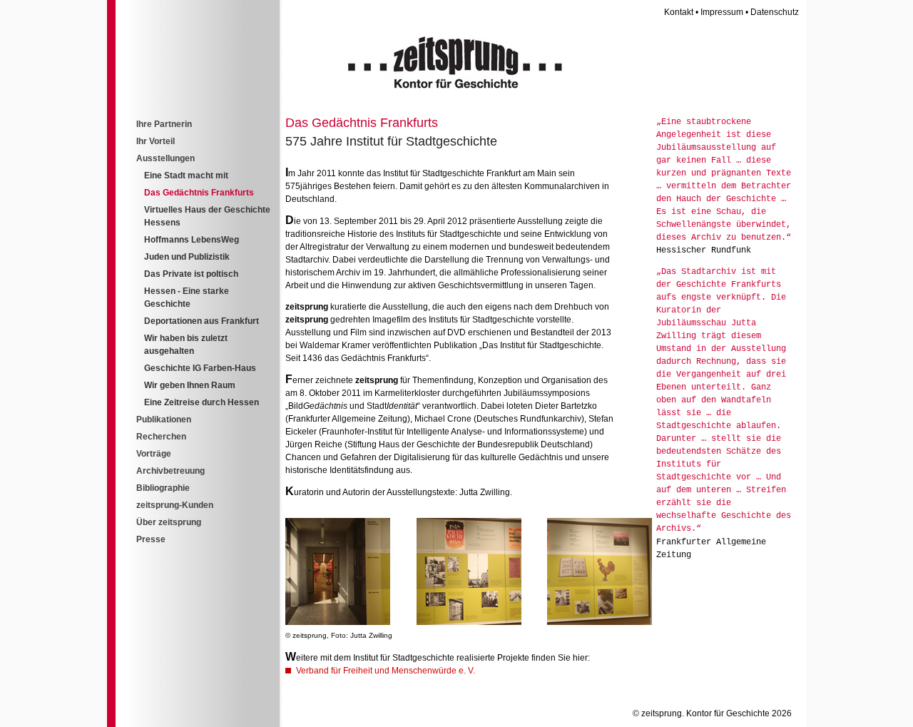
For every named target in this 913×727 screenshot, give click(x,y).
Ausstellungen (165, 158)
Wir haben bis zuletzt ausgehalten (186, 344)
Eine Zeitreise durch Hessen (201, 402)
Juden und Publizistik (187, 257)
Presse (150, 539)
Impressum (721, 12)
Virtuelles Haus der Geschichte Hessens (207, 216)
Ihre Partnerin (164, 124)
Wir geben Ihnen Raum (189, 385)
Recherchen (161, 437)
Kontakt (678, 12)
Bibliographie (163, 488)
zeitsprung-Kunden (174, 505)
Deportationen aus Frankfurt (201, 321)
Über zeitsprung (168, 522)
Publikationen (163, 419)
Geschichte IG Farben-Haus (200, 368)
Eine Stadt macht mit (186, 176)
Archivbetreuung (170, 471)
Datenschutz (774, 12)
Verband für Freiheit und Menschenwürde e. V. (385, 671)
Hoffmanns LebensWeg (191, 240)
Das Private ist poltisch (191, 274)
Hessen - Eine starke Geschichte (186, 297)
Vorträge (153, 454)
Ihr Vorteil (155, 141)
